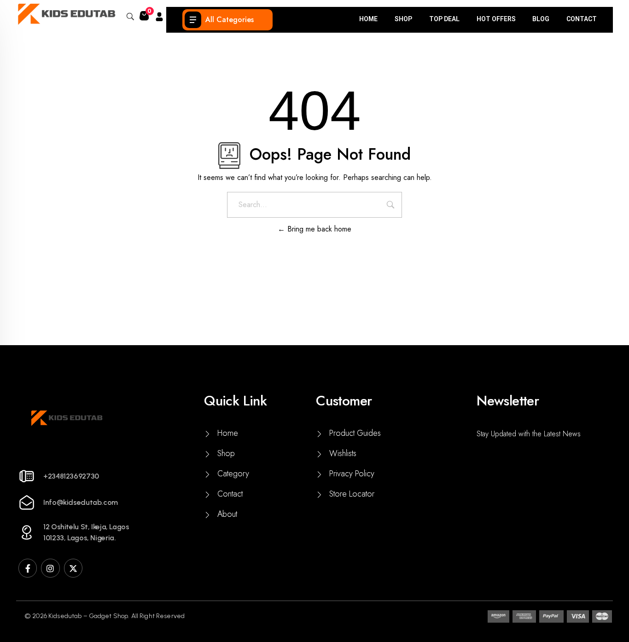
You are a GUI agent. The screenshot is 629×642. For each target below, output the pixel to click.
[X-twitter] (73, 568)
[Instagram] (50, 568)
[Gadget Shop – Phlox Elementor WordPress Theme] (66, 14)
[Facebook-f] (27, 568)
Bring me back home (318, 229)
